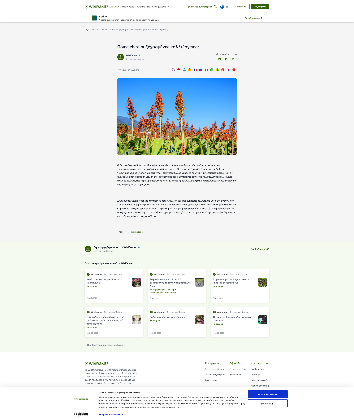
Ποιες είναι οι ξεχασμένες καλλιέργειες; (148, 29)
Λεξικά (95, 29)
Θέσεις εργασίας (260, 385)
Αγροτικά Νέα (143, 6)
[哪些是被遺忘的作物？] (234, 70)
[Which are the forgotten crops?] (173, 70)
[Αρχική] (87, 29)
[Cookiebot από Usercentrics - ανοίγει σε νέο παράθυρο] (81, 415)
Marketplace (257, 369)
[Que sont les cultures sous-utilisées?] (195, 70)
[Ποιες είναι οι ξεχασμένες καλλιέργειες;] (184, 70)
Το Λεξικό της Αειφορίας (114, 29)
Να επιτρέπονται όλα (268, 394)
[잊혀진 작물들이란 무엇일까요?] (228, 70)
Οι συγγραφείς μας (215, 369)
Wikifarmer (132, 55)
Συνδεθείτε (240, 6)
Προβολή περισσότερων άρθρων (105, 345)
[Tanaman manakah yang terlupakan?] (178, 70)
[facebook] (226, 59)
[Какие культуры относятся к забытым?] (200, 70)
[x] (233, 59)
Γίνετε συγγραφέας (201, 6)
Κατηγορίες (128, 6)
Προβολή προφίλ (260, 249)
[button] (224, 6)
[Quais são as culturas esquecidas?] (217, 70)
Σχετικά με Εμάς (238, 369)
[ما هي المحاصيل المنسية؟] (212, 70)
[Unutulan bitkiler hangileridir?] (223, 70)
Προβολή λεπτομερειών (111, 414)
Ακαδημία (256, 374)
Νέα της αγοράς (260, 380)
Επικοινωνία (236, 374)
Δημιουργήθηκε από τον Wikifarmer (115, 247)
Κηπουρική (92, 286)
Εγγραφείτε (260, 6)
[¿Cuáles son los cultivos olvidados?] (189, 70)
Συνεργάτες (211, 380)
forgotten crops (135, 232)
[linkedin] (219, 59)
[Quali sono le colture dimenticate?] (206, 70)
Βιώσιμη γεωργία (158, 289)
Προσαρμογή (266, 403)
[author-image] (88, 249)
